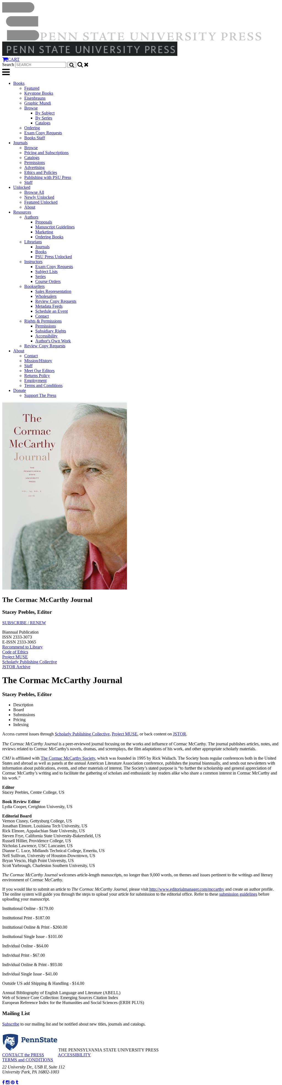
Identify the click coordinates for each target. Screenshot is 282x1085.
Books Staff (34, 137)
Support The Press (40, 395)
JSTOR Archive (16, 666)
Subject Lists (46, 271)
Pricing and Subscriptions (46, 152)
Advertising (34, 167)
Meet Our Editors (39, 370)
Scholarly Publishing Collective (29, 661)
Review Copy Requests (55, 301)
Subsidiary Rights (50, 331)
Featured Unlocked (41, 202)
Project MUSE (15, 657)
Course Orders (48, 281)
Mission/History (38, 360)
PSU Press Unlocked (53, 256)
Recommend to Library (22, 647)
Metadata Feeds (49, 306)
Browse (31, 108)
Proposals (43, 222)
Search (8, 64)
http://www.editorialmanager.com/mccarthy (186, 889)
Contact (42, 316)
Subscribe (10, 1024)
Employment (35, 380)
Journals (20, 142)
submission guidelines (238, 894)
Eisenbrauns (34, 98)
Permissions (34, 162)
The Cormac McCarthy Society (68, 758)
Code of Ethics (15, 652)
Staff (28, 182)
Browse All (34, 192)
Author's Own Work (53, 341)
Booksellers (34, 286)
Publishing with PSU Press (47, 177)
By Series (43, 118)
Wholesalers (45, 296)
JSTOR (179, 734)
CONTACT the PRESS (23, 1055)
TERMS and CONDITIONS (27, 1059)
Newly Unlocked (39, 197)
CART (14, 59)
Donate (19, 390)
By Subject (45, 113)
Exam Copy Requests (43, 132)
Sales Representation (53, 291)
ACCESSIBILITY (74, 1055)
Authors (31, 217)
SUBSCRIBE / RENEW (24, 622)
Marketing (44, 232)
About (29, 207)
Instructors (33, 261)
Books (19, 83)
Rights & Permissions (43, 321)
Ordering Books (49, 237)
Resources (22, 212)
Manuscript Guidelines (55, 227)
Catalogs (42, 123)
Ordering (32, 128)
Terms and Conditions (43, 385)
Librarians (33, 241)
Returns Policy (37, 375)
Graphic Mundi (37, 103)
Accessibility (46, 336)
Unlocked (21, 187)
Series (40, 276)
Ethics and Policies (40, 172)
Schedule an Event (51, 311)
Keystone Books (38, 93)
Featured (31, 88)
